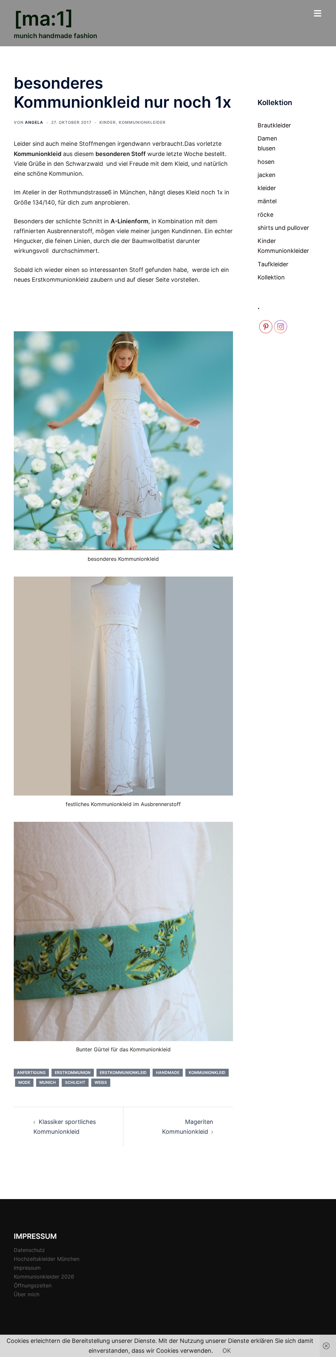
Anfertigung (31, 1072)
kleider (267, 188)
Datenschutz (29, 1250)
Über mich (26, 1294)
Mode (24, 1082)
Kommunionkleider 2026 (44, 1276)
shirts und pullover (283, 227)
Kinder (107, 122)
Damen (267, 138)
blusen (267, 148)
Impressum (27, 1267)
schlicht (75, 1082)
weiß (100, 1082)
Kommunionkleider (142, 122)
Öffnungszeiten (33, 1285)
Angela (34, 122)
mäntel (267, 201)
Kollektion (271, 277)
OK (226, 1350)
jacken (267, 174)
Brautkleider (274, 125)
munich (47, 1082)
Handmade (167, 1072)
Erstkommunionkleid (123, 1072)
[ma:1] (44, 18)
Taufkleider (273, 264)
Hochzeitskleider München (46, 1259)
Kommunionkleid (207, 1072)
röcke (265, 214)
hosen (266, 161)
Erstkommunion (73, 1072)
